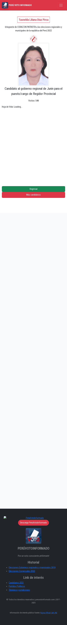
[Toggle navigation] (61, 5)
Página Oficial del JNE (48, 613)
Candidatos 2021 (16, 582)
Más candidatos (33, 194)
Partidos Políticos (17, 586)
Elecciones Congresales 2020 (22, 571)
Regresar (34, 189)
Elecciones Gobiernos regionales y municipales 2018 (32, 567)
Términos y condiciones (19, 590)
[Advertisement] (33, 145)
